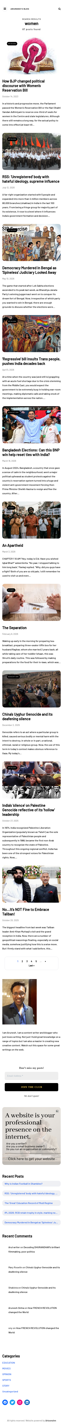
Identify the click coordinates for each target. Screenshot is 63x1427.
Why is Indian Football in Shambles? (24, 1183)
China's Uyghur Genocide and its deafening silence (27, 716)
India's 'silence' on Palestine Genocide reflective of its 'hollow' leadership (28, 810)
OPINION (12, 43)
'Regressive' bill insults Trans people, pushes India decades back (31, 361)
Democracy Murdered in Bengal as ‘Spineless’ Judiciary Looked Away (33, 1222)
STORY (11, 508)
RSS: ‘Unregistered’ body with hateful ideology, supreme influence (33, 1193)
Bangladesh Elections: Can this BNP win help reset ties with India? (30, 452)
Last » (31, 965)
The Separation (14, 627)
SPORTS (6, 1379)
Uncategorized (10, 1391)
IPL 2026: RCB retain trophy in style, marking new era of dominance (33, 1212)
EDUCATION (13, 412)
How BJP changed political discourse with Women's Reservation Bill (23, 85)
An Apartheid (12, 545)
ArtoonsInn (50, 1420)
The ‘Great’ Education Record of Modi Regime (29, 1203)
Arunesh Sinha (16, 1307)
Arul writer (14, 1247)
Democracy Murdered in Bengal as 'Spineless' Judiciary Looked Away (29, 270)
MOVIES (6, 1368)
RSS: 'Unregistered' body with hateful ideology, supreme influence (30, 178)
